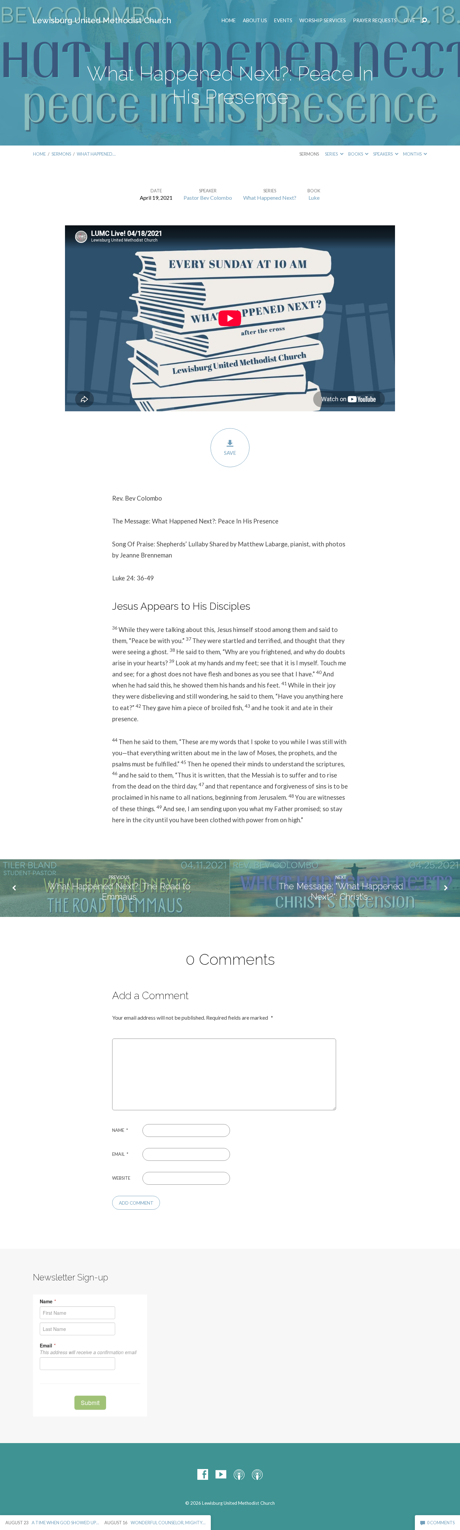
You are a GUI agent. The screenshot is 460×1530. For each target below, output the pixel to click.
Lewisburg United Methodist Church (101, 20)
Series (331, 154)
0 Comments (440, 1522)
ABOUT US (255, 20)
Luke (314, 197)
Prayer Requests (375, 20)
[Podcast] (239, 1474)
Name (120, 1130)
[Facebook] (202, 1474)
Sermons (61, 154)
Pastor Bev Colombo (208, 197)
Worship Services (322, 20)
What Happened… (96, 154)
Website (121, 1178)
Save (230, 453)
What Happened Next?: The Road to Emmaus (119, 891)
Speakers (383, 154)
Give (409, 20)
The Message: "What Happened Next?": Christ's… (341, 891)
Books (356, 154)
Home (229, 20)
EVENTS (283, 20)
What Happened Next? (269, 197)
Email (120, 1154)
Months (412, 154)
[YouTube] (221, 1474)
